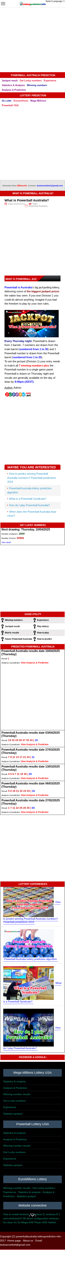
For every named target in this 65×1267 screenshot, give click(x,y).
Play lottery (43, 626)
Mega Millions (38, 100)
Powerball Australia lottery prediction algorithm (30, 959)
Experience (50, 80)
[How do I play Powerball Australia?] (28, 1027)
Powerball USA (10, 105)
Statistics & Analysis (13, 85)
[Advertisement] (32, 39)
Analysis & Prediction (14, 90)
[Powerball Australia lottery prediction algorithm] (28, 943)
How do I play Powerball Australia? (29, 505)
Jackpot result (10, 80)
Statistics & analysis (14, 1081)
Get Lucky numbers (31, 80)
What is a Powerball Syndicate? (27, 498)
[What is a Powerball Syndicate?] (28, 983)
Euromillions (21, 100)
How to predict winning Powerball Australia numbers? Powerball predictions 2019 (31, 477)
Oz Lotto (6, 100)
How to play (43, 632)
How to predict (44, 639)
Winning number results (16, 1094)
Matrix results (12, 632)
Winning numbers (37, 85)
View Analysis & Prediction (34, 662)
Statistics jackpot (12, 1113)
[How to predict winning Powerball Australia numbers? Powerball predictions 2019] (28, 902)
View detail (6, 542)
